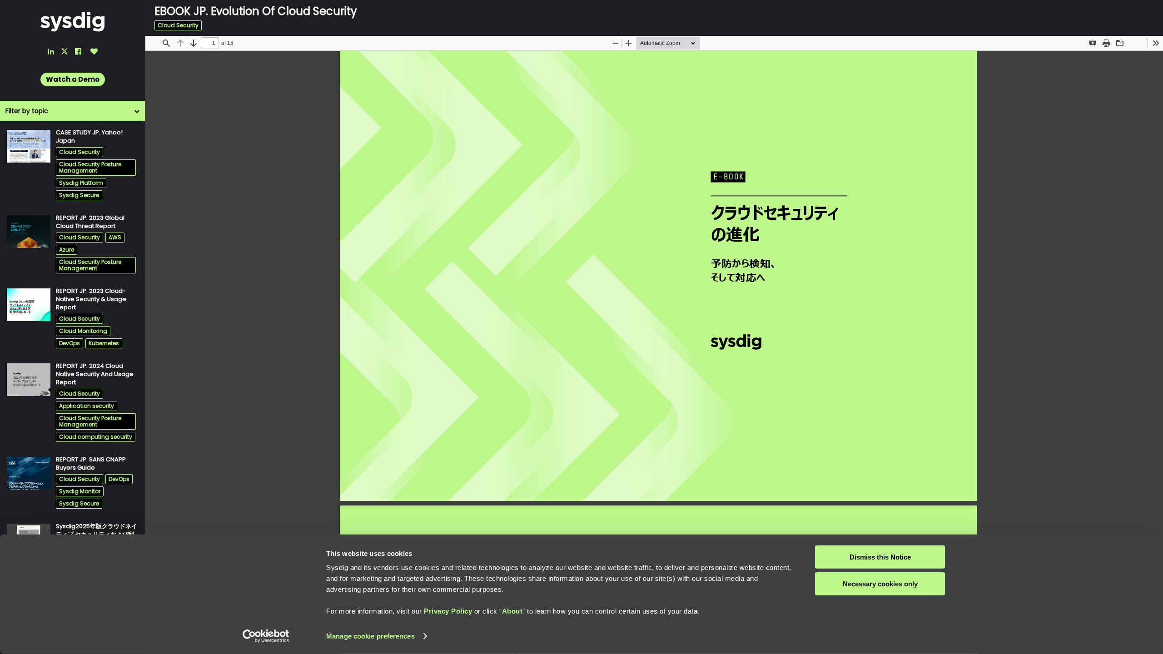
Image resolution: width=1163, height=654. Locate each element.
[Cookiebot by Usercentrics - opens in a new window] (266, 636)
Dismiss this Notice (880, 557)
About (512, 611)
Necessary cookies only (880, 583)
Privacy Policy (448, 611)
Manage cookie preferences (370, 636)
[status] (210, 43)
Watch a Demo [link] (72, 79)
